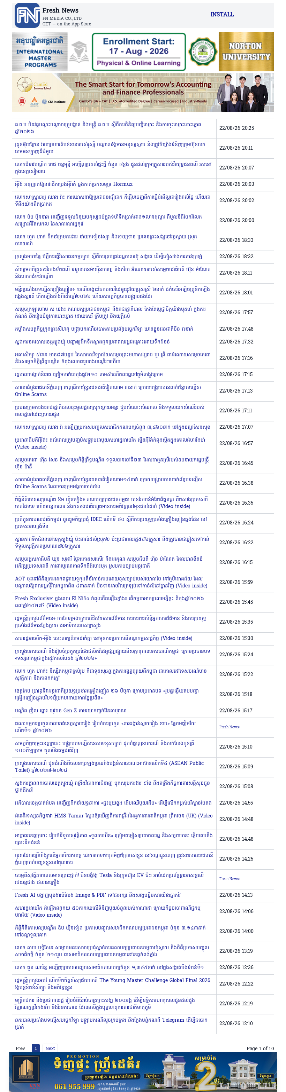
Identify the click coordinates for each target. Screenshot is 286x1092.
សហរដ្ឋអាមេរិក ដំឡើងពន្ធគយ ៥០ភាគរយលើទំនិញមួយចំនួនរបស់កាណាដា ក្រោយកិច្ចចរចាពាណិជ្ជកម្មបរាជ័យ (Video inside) (108, 912)
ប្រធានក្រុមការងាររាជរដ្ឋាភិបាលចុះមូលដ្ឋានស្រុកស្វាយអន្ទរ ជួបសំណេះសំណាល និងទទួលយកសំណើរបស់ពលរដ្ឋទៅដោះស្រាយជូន (109, 411)
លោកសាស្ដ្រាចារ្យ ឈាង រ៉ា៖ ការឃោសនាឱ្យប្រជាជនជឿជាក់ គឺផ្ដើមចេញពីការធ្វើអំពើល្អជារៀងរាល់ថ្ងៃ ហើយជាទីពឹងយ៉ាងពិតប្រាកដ (112, 201)
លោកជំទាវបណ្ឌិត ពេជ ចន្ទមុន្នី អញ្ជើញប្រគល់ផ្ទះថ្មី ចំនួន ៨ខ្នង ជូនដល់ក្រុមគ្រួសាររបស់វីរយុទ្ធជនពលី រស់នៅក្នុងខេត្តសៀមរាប (113, 168)
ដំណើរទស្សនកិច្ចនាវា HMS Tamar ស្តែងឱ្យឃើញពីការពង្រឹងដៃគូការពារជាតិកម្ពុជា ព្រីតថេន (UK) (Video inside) (114, 820)
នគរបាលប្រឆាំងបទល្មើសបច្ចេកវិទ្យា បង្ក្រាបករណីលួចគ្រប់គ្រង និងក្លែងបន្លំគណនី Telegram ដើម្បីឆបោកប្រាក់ (111, 1024)
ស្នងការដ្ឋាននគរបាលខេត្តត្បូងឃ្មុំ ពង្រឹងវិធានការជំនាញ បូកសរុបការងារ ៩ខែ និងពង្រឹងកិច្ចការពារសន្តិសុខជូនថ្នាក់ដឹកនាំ (112, 787)
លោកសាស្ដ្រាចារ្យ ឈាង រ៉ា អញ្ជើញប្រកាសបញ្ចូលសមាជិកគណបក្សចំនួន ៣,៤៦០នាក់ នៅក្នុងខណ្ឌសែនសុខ (112, 427)
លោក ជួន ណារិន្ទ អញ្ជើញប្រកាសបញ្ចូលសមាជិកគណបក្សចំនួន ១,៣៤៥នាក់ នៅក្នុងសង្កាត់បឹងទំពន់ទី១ (109, 968)
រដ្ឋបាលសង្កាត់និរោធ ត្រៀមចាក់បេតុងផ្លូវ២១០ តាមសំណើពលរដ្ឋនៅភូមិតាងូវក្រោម (89, 375)
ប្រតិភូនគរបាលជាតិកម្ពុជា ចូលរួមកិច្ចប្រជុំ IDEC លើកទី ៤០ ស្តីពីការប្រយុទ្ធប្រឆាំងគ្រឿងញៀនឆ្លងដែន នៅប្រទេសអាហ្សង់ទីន (111, 523)
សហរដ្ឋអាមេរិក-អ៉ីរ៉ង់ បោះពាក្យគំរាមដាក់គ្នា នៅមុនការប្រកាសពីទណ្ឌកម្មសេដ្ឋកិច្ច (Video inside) (103, 638)
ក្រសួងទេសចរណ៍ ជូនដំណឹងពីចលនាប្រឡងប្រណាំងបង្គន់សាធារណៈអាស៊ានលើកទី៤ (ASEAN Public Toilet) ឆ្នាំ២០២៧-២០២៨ (109, 767)
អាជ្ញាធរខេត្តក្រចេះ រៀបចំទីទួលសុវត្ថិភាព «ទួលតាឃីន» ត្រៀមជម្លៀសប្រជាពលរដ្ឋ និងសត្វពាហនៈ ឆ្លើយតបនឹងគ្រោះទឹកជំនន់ (114, 839)
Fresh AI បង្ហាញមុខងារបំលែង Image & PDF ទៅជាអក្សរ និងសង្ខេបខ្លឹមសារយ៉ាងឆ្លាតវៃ (98, 895)
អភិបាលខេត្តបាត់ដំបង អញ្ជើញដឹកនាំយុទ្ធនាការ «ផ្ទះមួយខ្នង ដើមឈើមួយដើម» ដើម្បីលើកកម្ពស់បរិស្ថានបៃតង (113, 803)
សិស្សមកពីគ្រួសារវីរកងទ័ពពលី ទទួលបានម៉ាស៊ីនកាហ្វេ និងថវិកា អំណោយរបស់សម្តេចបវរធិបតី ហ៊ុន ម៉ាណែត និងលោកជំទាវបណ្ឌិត (113, 273)
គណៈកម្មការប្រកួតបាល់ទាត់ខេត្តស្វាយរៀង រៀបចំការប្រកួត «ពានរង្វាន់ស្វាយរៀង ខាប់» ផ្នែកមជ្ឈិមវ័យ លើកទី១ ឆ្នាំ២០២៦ (105, 727)
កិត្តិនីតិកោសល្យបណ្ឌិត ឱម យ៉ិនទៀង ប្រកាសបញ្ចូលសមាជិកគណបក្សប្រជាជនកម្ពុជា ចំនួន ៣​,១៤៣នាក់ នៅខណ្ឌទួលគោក (110, 932)
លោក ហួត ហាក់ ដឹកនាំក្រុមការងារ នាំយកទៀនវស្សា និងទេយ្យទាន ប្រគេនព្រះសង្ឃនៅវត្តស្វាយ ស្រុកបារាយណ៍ (106, 241)
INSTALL (222, 15)
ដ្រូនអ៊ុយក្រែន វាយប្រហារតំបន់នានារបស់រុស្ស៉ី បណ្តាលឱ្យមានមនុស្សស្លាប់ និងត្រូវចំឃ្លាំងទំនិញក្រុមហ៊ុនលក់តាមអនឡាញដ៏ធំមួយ (110, 148)
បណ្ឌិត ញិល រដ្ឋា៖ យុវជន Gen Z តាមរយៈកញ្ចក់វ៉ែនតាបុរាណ (71, 711)
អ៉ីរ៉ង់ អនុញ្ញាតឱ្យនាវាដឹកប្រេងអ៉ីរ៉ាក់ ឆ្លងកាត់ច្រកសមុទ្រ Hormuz (74, 184)
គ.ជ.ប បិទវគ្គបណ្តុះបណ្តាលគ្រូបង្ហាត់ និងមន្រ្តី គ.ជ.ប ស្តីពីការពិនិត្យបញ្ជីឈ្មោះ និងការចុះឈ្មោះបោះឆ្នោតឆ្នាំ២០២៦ (108, 128)
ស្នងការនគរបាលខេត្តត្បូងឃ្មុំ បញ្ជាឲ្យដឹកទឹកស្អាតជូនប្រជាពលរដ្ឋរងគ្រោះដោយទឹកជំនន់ (92, 342)
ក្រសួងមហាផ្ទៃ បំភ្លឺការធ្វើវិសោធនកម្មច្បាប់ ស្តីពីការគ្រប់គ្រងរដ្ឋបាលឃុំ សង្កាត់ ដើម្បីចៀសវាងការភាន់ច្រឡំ (108, 257)
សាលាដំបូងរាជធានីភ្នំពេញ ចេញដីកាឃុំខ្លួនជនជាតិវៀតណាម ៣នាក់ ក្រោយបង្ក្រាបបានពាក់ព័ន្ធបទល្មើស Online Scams (108, 391)
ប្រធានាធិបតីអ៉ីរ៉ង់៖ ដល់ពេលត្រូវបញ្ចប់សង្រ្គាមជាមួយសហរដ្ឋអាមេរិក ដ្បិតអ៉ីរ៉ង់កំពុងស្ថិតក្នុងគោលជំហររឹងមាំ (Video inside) (110, 444)
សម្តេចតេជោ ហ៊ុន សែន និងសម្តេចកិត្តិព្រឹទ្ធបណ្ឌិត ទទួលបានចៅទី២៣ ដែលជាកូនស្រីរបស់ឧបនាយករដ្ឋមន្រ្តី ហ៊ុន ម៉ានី (112, 464)
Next (50, 1048)
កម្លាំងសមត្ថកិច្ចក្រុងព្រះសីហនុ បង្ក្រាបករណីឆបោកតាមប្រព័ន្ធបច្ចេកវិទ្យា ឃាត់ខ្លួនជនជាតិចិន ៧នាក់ (104, 329)
